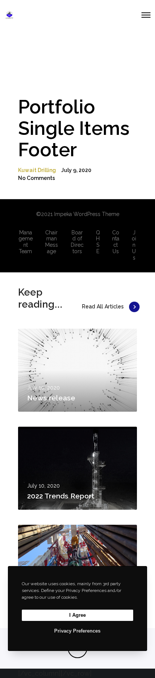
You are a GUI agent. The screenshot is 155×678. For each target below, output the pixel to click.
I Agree (77, 615)
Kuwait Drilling (37, 170)
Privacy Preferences (77, 631)
